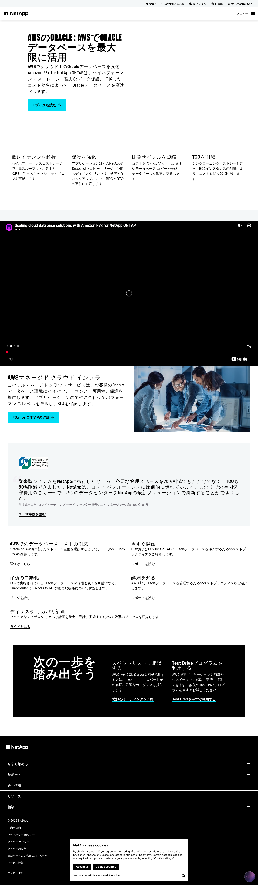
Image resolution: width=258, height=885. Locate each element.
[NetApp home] (16, 13)
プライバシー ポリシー (21, 834)
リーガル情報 (15, 862)
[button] (245, 13)
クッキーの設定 (17, 848)
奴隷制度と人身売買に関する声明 (27, 855)
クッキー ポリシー (18, 841)
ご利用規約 (14, 827)
